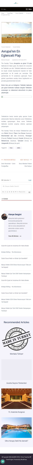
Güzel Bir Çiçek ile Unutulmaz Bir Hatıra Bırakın (15, 246)
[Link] (20, 192)
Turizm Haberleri (6, 47)
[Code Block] (18, 192)
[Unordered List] (13, 192)
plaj (11, 148)
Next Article (24, 160)
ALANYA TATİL (16, 457)
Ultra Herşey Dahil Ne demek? (16, 441)
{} (22, 191)
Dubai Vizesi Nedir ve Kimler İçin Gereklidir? (14, 258)
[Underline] (7, 192)
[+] (24, 191)
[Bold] (3, 192)
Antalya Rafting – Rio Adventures (11, 252)
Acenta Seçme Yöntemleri (16, 383)
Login (29, 180)
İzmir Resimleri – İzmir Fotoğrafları (8, 165)
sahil (18, 148)
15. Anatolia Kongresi (16, 412)
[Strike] (9, 192)
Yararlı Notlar (16, 47)
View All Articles (13, 236)
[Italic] (5, 192)
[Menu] (27, 9)
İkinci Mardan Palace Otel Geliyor (25, 165)
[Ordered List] (11, 192)
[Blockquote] (16, 192)
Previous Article (10, 160)
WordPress (24, 459)
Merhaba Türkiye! (16, 354)
